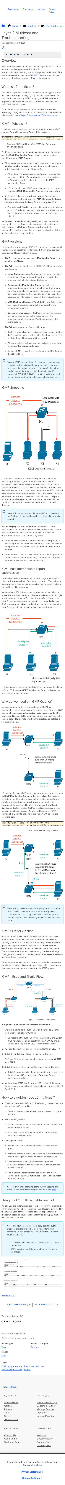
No (19, 1321)
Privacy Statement (31, 1471)
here (54, 1189)
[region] (32, 1469)
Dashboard (13, 9)
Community (28, 9)
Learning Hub (44, 1445)
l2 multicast (28, 1366)
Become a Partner (46, 1405)
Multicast (40, 1366)
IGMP (4, 1366)
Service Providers (46, 1416)
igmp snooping (15, 1366)
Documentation (45, 1438)
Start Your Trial (11, 1442)
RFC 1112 (38, 75)
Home (15, 26)
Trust (6, 1412)
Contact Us (10, 1435)
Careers (8, 1405)
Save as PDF (3, 47)
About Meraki (11, 1402)
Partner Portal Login (47, 1402)
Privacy (8, 1409)
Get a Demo (10, 1438)
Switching (32, 26)
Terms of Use (11, 1419)
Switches (35, 1347)
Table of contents (20, 54)
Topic (4, 1347)
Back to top (7, 1296)
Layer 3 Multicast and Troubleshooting (39, 115)
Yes (8, 1321)
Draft (4, 1355)
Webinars (41, 1435)
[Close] (60, 1457)
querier (27, 1369)
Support (41, 9)
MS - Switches (52, 26)
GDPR (7, 1416)
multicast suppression (12, 1369)
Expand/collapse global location (61, 25)
